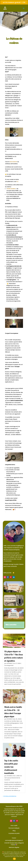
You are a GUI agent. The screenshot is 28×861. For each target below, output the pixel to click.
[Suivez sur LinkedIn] (14, 577)
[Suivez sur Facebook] (8, 577)
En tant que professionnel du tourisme (13, 778)
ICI (17, 181)
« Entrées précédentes (9, 796)
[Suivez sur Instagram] (5, 577)
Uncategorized (8, 665)
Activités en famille (10, 721)
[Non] (26, 855)
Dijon (17, 721)
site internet (13, 162)
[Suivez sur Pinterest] (11, 577)
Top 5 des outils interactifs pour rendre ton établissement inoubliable (11, 766)
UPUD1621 (9, 663)
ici (21, 2)
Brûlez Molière (11, 189)
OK (14, 858)
